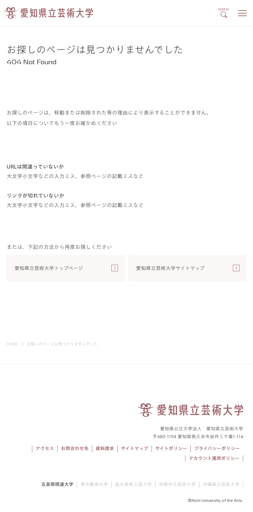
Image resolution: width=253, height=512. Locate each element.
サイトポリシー (171, 448)
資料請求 (105, 448)
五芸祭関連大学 (57, 484)
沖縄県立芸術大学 (221, 484)
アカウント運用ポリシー (214, 458)
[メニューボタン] (242, 13)
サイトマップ (134, 448)
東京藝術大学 (94, 484)
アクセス (45, 448)
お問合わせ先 (75, 448)
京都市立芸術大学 (177, 484)
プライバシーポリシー (217, 448)
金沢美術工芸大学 (133, 484)
